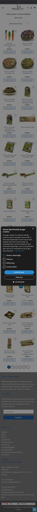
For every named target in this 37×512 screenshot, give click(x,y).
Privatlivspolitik (19, 251)
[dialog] (18, 256)
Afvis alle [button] (19, 277)
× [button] (33, 228)
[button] (18, 282)
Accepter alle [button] (19, 272)
